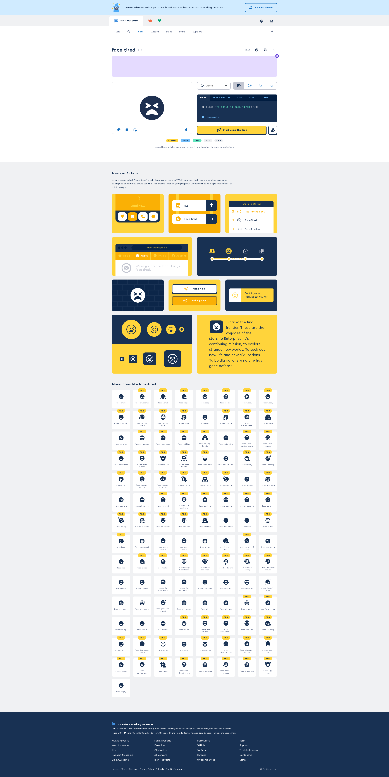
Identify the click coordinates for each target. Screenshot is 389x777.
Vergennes (230, 733)
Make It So (198, 289)
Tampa (215, 733)
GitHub (201, 745)
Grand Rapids (176, 733)
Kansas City (197, 733)
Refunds (160, 769)
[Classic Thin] (271, 86)
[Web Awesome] (150, 21)
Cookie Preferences (175, 769)
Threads (201, 755)
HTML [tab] (203, 98)
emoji (186, 141)
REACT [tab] (253, 98)
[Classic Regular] (249, 86)
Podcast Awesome (122, 755)
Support (197, 31)
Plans (182, 31)
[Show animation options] (127, 130)
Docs (169, 31)
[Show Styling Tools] (119, 130)
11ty (114, 750)
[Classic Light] (260, 86)
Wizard (155, 31)
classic (172, 141)
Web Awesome (120, 745)
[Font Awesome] (126, 21)
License (115, 769)
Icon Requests (162, 760)
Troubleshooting (248, 750)
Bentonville (144, 733)
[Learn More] (116, 7)
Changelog (160, 750)
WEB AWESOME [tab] (222, 98)
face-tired (123, 49)
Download (160, 745)
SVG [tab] (239, 98)
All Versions (160, 755)
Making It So (198, 300)
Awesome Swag (206, 760)
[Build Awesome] (160, 21)
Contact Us (245, 755)
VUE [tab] (265, 98)
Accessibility (213, 117)
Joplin (187, 733)
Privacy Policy (147, 769)
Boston (154, 733)
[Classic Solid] (238, 86)
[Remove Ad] (277, 56)
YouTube (202, 750)
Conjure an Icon (264, 7)
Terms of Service (129, 769)
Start (117, 31)
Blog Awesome (120, 760)
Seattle (207, 733)
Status (242, 760)
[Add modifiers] (135, 130)
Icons (140, 31)
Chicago (163, 733)
